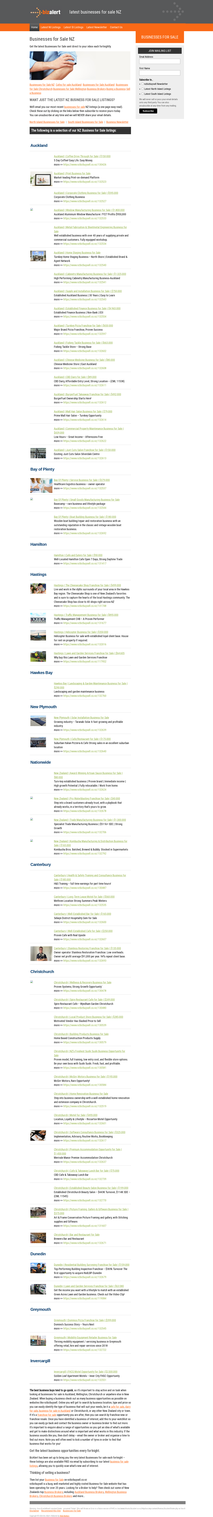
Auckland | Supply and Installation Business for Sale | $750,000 (88, 291)
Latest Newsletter (97, 27)
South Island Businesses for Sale (85, 122)
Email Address (146, 56)
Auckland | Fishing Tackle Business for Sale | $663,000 (83, 342)
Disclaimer (34, 1511)
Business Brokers (96, 89)
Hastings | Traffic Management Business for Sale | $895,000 (86, 614)
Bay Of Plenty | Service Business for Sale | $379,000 (82, 480)
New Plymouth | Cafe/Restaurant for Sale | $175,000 (82, 739)
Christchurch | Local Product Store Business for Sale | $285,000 (88, 1017)
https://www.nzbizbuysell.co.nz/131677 (84, 623)
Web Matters (64, 1516)
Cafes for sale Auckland (69, 84)
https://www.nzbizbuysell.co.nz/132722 (84, 1349)
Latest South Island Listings (157, 93)
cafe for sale (117, 1406)
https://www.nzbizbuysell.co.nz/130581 (84, 1067)
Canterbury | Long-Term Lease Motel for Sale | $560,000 (84, 896)
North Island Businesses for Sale (47, 122)
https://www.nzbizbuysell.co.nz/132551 (84, 1380)
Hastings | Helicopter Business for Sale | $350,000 (81, 632)
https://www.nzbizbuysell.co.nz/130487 (84, 887)
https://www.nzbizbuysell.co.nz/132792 (84, 853)
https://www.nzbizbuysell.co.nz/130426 (84, 164)
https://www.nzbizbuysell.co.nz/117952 (84, 661)
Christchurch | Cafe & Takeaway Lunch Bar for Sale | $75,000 (86, 1170)
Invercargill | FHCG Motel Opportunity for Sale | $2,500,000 (85, 1371)
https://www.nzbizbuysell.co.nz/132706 (84, 832)
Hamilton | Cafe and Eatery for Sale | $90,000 (78, 555)
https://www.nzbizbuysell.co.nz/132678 (84, 811)
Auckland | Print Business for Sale (72, 173)
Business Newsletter (117, 122)
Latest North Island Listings (157, 88)
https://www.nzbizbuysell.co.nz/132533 (84, 218)
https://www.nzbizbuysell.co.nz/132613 (84, 458)
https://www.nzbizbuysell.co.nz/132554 (84, 316)
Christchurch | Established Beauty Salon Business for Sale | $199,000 (91, 1188)
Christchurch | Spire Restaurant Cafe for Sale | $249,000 (84, 999)
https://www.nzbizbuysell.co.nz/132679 (84, 1277)
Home (34, 27)
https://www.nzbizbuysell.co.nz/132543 (84, 299)
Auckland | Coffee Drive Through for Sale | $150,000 (82, 156)
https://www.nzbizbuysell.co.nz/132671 (84, 1243)
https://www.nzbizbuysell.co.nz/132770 (84, 1200)
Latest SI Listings (73, 27)
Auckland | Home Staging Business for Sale (77, 252)
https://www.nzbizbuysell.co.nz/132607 (84, 939)
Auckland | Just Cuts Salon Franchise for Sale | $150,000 (85, 450)
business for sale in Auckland (54, 1410)
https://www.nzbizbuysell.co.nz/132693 (84, 960)
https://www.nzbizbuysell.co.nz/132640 (84, 751)
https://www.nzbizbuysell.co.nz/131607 (84, 1225)
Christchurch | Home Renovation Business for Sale (81, 1093)
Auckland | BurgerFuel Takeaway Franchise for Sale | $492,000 (87, 394)
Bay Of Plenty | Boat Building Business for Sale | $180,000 (85, 516)
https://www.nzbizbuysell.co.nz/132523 (84, 181)
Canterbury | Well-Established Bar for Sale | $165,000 (82, 913)
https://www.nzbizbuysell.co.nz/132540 (84, 265)
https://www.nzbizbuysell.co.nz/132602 (84, 351)
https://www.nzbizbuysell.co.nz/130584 (84, 1084)
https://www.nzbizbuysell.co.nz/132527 (84, 201)
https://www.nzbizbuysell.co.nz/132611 (84, 385)
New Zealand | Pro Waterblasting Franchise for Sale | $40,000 (87, 798)
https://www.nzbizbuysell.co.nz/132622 (84, 441)
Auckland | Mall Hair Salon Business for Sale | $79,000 (83, 411)
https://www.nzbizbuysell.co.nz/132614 (84, 419)
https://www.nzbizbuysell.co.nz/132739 (84, 1179)
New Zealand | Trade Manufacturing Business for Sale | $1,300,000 (90, 819)
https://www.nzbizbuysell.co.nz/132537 (84, 488)
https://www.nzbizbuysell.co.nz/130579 (84, 1042)
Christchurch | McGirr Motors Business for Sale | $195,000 (85, 1076)
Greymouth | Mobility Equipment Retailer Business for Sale (85, 1337)
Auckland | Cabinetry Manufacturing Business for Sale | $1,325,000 (90, 274)
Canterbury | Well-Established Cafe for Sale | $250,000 (83, 931)
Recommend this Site (51, 1511)
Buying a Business (116, 89)
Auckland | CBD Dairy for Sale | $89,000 (75, 377)
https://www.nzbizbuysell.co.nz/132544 (84, 507)
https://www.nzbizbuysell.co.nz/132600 (84, 922)
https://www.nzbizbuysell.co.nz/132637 (84, 1161)
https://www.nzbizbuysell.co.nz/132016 (84, 644)
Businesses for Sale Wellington (69, 89)
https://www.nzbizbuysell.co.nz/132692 (84, 533)
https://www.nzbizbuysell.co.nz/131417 (84, 563)
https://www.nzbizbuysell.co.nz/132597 (84, 333)
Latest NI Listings (51, 27)
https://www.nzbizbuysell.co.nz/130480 (84, 1007)
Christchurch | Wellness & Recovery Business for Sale (82, 982)
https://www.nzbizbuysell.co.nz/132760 (84, 695)
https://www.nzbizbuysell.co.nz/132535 (84, 905)
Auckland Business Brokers (89, 1492)
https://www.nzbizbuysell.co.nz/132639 (84, 730)
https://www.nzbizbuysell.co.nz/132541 (84, 282)
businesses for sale (74, 106)
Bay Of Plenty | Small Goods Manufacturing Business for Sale (87, 499)
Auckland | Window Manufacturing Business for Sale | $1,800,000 (89, 210)
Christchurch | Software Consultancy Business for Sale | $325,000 (89, 1132)
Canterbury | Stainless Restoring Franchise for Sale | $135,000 (87, 948)
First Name (144, 68)
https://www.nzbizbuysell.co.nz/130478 (84, 990)
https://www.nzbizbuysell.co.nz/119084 (84, 1298)
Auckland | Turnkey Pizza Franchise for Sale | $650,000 (83, 325)
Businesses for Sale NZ (42, 84)
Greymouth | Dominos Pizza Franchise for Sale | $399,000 (85, 1320)
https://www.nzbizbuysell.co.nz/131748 (84, 605)
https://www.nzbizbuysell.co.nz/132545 (84, 1328)
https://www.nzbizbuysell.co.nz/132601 (84, 1123)
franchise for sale (46, 1414)
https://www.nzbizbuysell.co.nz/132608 (84, 368)
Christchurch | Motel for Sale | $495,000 (75, 1115)
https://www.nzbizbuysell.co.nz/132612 (84, 402)
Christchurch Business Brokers (55, 1496)
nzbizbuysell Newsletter (156, 83)
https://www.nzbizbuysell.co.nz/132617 (84, 1140)
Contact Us (116, 27)
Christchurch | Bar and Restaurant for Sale (76, 1234)
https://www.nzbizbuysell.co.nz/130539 (84, 1025)
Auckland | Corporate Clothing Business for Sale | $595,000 (86, 193)
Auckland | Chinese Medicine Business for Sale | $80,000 (84, 359)
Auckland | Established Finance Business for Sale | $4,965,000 (87, 308)
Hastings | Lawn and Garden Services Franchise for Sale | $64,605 (89, 653)
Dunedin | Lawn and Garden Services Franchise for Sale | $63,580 (89, 1286)
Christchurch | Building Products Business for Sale (81, 1034)
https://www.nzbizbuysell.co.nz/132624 (84, 789)
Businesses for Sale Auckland (99, 84)
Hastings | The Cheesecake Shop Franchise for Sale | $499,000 (87, 585)
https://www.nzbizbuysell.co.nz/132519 (84, 1106)
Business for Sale (93, 130)
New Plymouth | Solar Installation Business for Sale (81, 717)
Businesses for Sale (72, 1511)
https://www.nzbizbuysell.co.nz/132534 (84, 243)
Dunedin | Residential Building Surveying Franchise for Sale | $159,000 (91, 1264)
